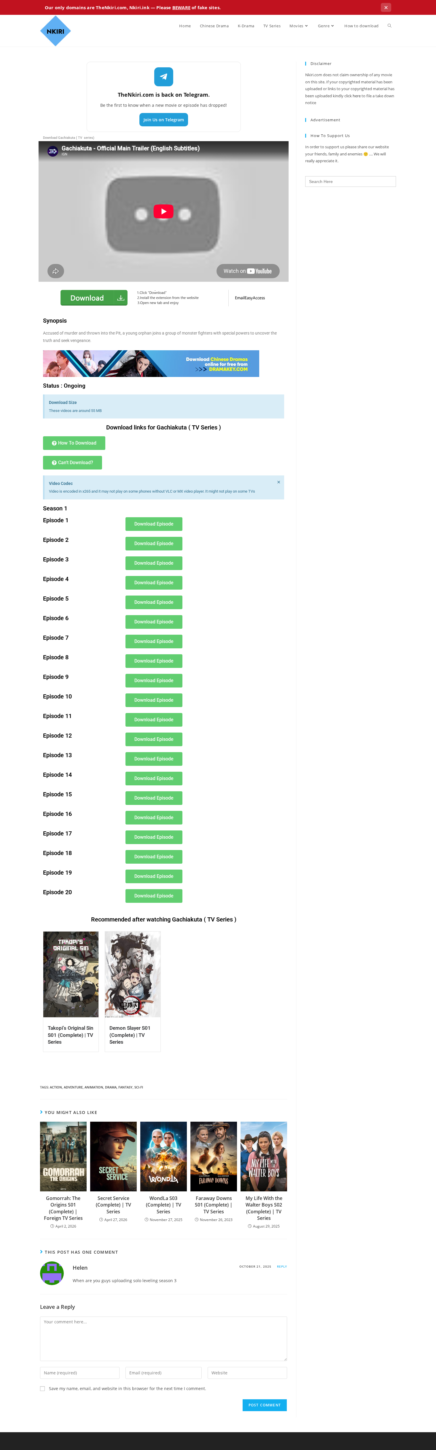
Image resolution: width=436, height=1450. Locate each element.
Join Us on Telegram (164, 119)
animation (94, 1087)
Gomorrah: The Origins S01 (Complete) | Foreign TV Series (63, 1208)
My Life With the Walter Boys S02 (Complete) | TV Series (264, 1208)
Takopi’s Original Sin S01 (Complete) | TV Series (70, 1035)
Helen (80, 1267)
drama (111, 1087)
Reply (282, 1266)
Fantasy (125, 1087)
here (357, 95)
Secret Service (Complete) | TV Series (113, 1205)
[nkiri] (151, 363)
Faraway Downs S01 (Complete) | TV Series (214, 1205)
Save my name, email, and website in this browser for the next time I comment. (127, 1388)
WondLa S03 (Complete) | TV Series (163, 1205)
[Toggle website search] (389, 26)
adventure (73, 1087)
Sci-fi (138, 1087)
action (56, 1087)
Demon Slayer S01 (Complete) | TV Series (130, 1035)
